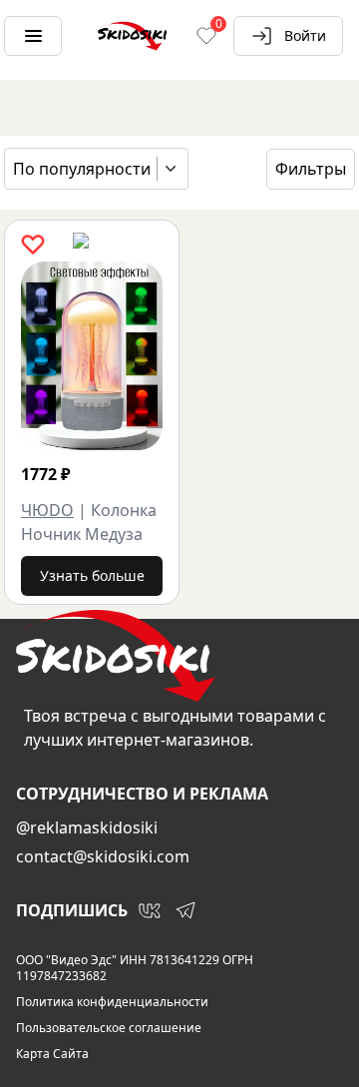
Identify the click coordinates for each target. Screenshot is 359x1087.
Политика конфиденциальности (112, 1002)
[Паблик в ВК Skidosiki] (150, 910)
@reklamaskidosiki (87, 827)
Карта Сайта (52, 1054)
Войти (305, 35)
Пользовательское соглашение (108, 1028)
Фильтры (310, 169)
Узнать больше (92, 575)
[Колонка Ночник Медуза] (92, 356)
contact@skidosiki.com (102, 856)
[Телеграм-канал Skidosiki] (185, 910)
